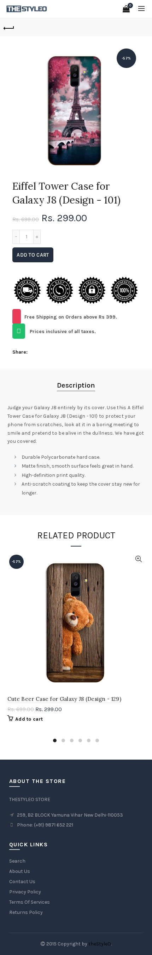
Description (76, 385)
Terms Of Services (29, 902)
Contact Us (22, 882)
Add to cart (33, 255)
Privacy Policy (25, 892)
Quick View (138, 559)
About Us (19, 871)
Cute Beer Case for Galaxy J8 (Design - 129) (64, 699)
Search (17, 861)
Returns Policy (26, 912)
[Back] (9, 27)
